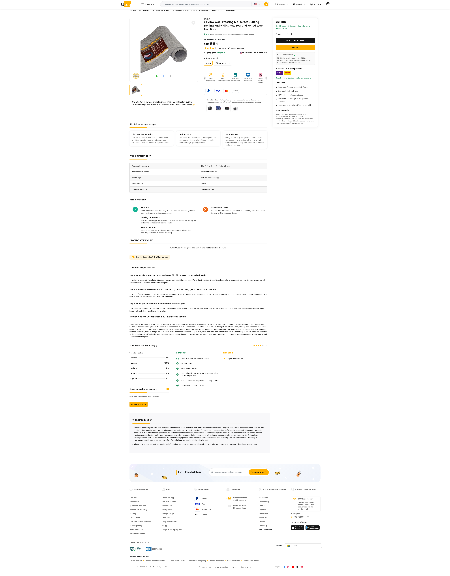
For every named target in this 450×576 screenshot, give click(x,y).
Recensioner (167, 506)
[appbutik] (298, 528)
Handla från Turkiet (251, 561)
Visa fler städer (265, 529)
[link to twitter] (170, 76)
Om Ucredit (167, 517)
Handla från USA (135, 561)
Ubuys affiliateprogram (172, 529)
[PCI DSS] (135, 549)
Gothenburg (264, 502)
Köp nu (261, 102)
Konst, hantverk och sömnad (149, 10)
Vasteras (263, 517)
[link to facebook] (164, 76)
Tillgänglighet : (210, 53)
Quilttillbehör (176, 10)
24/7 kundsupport (305, 499)
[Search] (266, 4)
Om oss (234, 567)
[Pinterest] (302, 567)
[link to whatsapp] (157, 76)
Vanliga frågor (168, 514)
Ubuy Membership (137, 533)
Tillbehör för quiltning (190, 10)
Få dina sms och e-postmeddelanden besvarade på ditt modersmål (306, 506)
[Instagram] (288, 567)
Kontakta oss (246, 567)
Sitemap (133, 514)
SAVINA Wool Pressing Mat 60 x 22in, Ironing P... (218, 10)
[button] (281, 4)
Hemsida (132, 10)
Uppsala (262, 510)
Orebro (262, 521)
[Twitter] (297, 567)
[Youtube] (293, 567)
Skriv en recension (138, 404)
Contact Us (134, 502)
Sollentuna (263, 514)
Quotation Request (137, 506)
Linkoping (263, 525)
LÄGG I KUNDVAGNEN (295, 40)
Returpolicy (167, 510)
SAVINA (207, 19)
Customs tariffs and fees (140, 521)
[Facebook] (284, 567)
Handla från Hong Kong (197, 561)
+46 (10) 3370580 (301, 517)
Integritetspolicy (221, 567)
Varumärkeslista (169, 502)
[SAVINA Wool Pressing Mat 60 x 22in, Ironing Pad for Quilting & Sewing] (164, 49)
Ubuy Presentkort (169, 521)
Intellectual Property (138, 510)
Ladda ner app (168, 498)
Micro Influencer (136, 529)
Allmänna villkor (205, 567)
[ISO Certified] (152, 549)
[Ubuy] (126, 4)
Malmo (262, 506)
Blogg (164, 525)
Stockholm (263, 498)
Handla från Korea (217, 561)
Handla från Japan (177, 561)
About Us (133, 498)
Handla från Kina (233, 561)
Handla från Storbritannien (156, 561)
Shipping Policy (135, 525)
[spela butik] (313, 528)
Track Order (134, 517)
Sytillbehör (165, 10)
